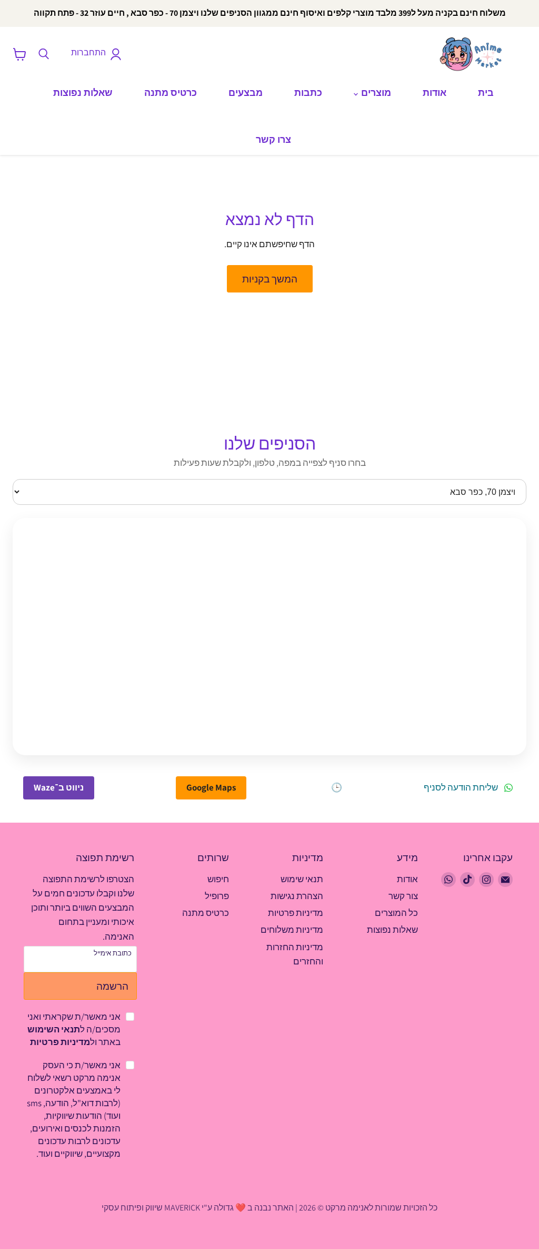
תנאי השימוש (53, 1029)
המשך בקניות (269, 278)
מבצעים (245, 92)
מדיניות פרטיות (60, 1042)
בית (486, 92)
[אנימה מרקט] (473, 54)
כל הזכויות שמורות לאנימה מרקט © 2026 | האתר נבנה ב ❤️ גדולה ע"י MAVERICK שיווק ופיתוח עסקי (269, 1207)
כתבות (308, 92)
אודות (434, 92)
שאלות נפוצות (83, 92)
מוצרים (375, 92)
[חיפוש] (44, 54)
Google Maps (211, 787)
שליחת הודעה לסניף (461, 788)
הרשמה (112, 985)
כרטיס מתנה (170, 92)
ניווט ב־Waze (59, 787)
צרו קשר (273, 139)
